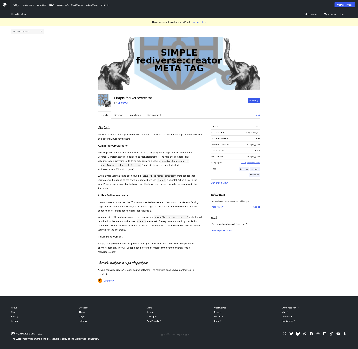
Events (217, 312)
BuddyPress (288, 321)
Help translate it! (198, 22)
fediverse (244, 169)
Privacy (14, 321)
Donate (218, 316)
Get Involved (220, 308)
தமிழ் (40, 334)
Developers (152, 316)
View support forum (221, 230)
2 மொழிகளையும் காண (250, 163)
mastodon (255, 169)
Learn (149, 308)
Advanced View (219, 182)
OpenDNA (123, 102)
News (13, 312)
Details (104, 115)
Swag (218, 321)
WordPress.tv (154, 321)
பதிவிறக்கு (254, 100)
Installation (135, 115)
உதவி (257, 115)
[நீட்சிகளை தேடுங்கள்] (41, 31)
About (14, 308)
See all (256, 206)
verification (254, 175)
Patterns (83, 321)
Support (150, 312)
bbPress (287, 316)
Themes (82, 312)
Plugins (82, 316)
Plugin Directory (18, 14)
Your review (217, 206)
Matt (285, 312)
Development (154, 115)
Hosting (14, 316)
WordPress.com (290, 308)
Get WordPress (345, 5)
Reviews (118, 115)
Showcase (84, 308)
